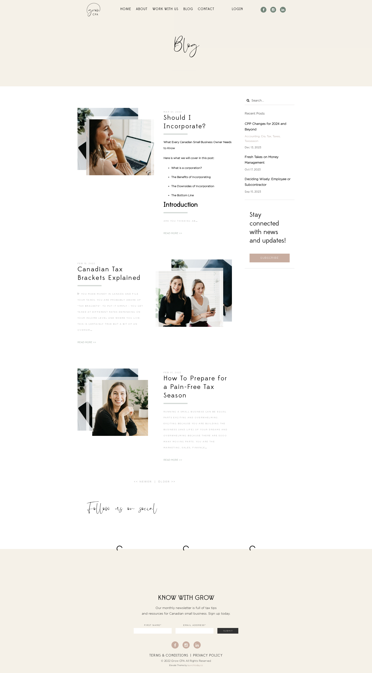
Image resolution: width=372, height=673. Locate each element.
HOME (125, 9)
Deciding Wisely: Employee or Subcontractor (267, 181)
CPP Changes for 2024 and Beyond (265, 126)
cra (263, 136)
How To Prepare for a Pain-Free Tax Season (195, 386)
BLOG (188, 9)
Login (237, 9)
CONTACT (206, 9)
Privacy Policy (207, 655)
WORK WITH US (165, 9)
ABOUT (142, 9)
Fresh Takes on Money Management (261, 159)
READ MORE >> (173, 233)
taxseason (251, 141)
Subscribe (269, 257)
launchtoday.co (195, 665)
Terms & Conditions (168, 655)
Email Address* (194, 625)
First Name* (152, 625)
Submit (228, 631)
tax (269, 136)
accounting (252, 136)
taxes (276, 136)
